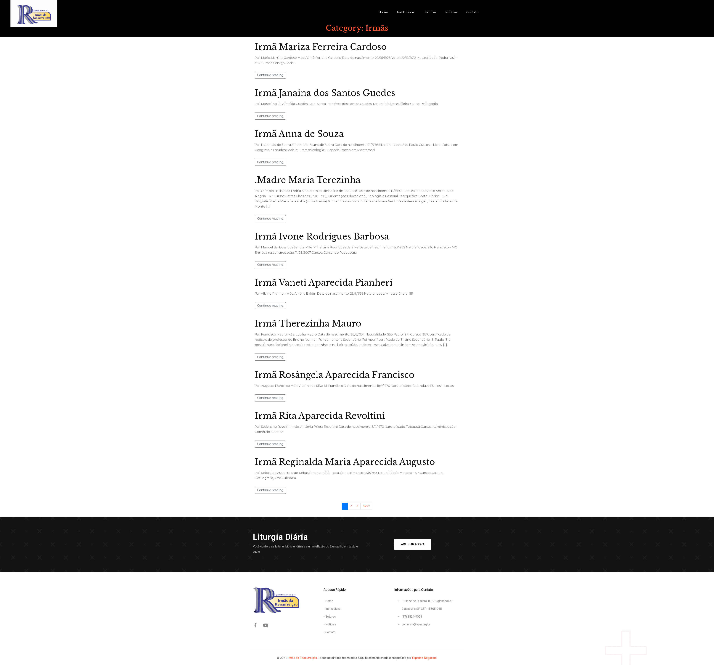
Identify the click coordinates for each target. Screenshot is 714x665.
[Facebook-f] (255, 625)
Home (383, 12)
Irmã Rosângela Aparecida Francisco (334, 375)
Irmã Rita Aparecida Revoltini (320, 415)
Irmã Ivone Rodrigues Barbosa (322, 236)
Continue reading (270, 75)
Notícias (451, 12)
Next (366, 506)
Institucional (406, 12)
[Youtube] (265, 625)
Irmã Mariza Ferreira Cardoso (321, 46)
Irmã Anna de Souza (299, 133)
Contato (472, 12)
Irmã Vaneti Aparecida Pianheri (324, 282)
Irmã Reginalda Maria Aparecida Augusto (345, 462)
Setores (430, 12)
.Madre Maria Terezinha (308, 180)
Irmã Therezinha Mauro (308, 323)
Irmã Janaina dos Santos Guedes (325, 93)
